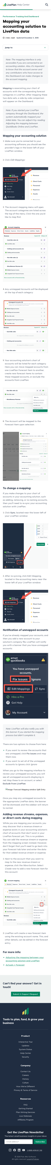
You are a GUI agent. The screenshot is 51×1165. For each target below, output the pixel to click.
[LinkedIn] (19, 1150)
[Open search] (46, 5)
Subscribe (40, 1141)
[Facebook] (14, 1150)
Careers (25, 1075)
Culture (25, 1082)
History (25, 1079)
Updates (25, 1045)
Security (25, 1057)
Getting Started (25, 1108)
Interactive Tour (25, 1042)
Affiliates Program (25, 1120)
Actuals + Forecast (15, 965)
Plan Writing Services (25, 1112)
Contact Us (25, 1071)
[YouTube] (23, 1150)
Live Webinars (25, 1116)
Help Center (25, 1053)
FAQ (25, 1105)
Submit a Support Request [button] (25, 994)
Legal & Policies (33, 1159)
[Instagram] (10, 1150)
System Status (25, 1049)
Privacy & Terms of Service (25, 1090)
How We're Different (25, 1086)
